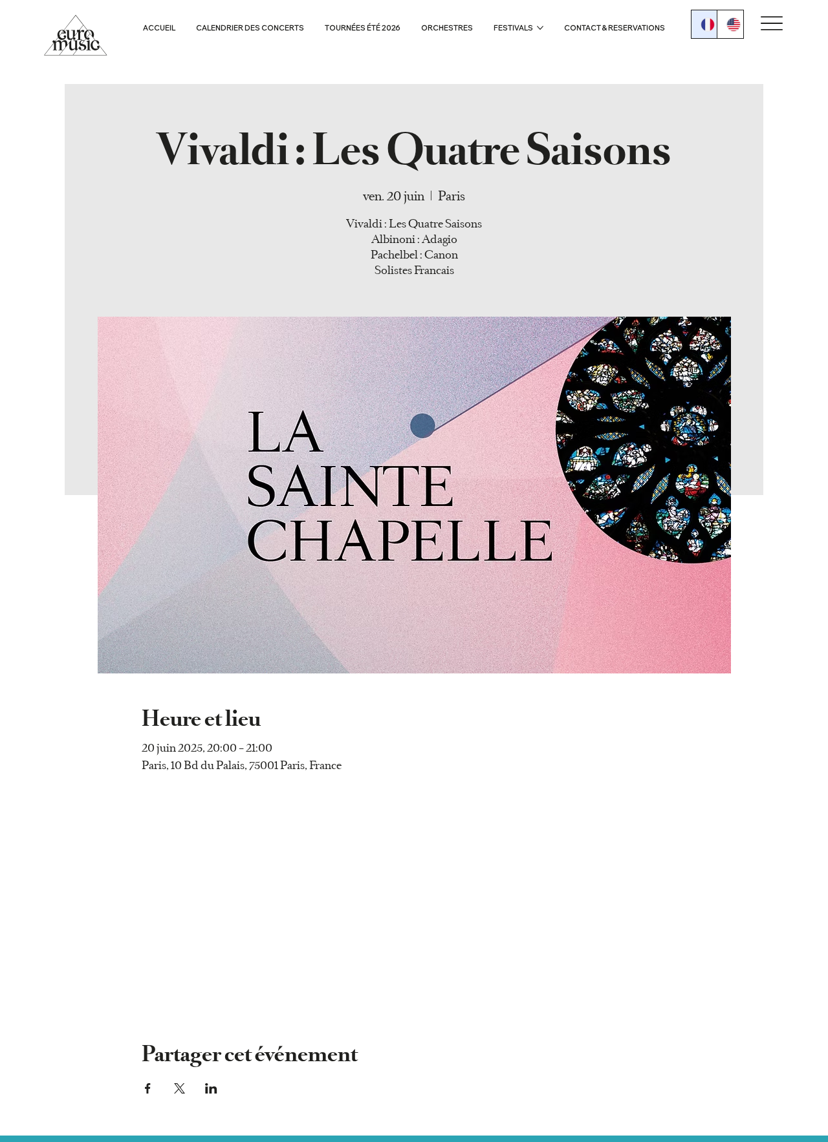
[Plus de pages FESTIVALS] (540, 28)
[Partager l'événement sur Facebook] (148, 1088)
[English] (730, 24)
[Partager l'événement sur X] (179, 1088)
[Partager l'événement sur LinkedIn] (211, 1088)
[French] (704, 24)
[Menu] (772, 23)
